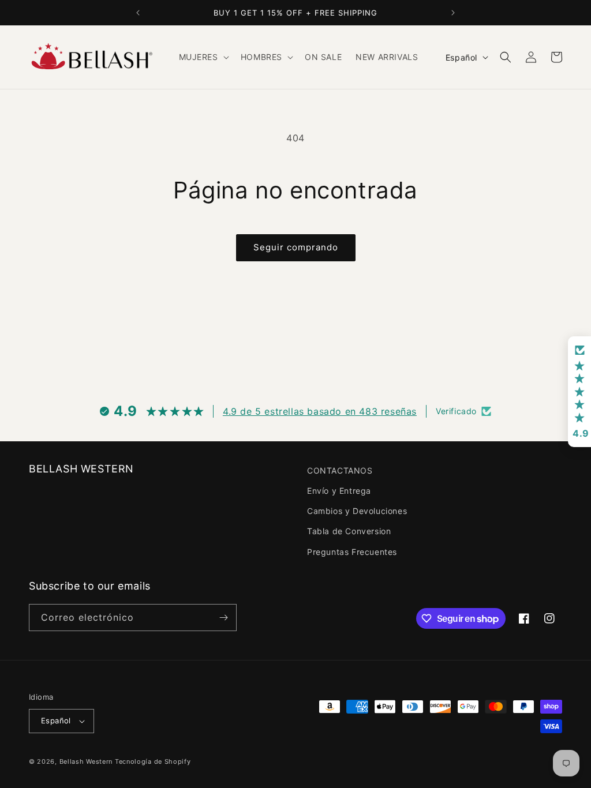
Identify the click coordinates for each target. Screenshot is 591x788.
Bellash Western (86, 761)
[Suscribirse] (223, 617)
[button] (203, 57)
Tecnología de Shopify (153, 761)
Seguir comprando (295, 247)
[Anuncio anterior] (138, 12)
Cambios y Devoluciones (357, 511)
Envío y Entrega (339, 491)
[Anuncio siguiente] (453, 12)
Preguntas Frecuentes (352, 552)
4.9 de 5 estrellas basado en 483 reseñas (320, 411)
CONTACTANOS (340, 470)
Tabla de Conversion (349, 531)
